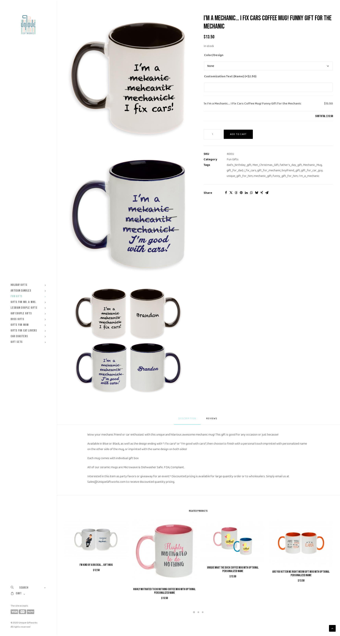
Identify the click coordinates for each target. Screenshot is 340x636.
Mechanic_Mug (312, 164)
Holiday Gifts (19, 285)
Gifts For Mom (20, 325)
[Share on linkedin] (246, 192)
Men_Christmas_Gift (265, 164)
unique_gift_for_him (240, 176)
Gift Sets (17, 342)
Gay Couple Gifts (21, 313)
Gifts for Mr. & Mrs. (23, 302)
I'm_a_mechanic (309, 176)
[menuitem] (28, 285)
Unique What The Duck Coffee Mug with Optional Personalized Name (233, 569)
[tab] (212, 420)
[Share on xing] (261, 192)
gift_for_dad (235, 170)
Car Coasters (19, 336)
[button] (128, 78)
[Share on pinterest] (241, 192)
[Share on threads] (236, 192)
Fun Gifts (16, 296)
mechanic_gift (263, 176)
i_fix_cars (250, 170)
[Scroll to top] (332, 628)
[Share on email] (266, 192)
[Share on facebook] (226, 192)
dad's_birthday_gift (239, 164)
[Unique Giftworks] (28, 24)
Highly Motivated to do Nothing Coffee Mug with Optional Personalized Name (164, 591)
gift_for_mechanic (269, 170)
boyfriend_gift (291, 170)
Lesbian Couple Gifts (24, 308)
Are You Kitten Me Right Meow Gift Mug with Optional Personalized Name (301, 573)
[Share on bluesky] (256, 192)
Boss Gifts (17, 319)
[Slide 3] (202, 612)
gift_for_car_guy (311, 170)
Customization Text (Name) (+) (230, 76)
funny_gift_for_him (285, 176)
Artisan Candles (21, 291)
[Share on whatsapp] (251, 192)
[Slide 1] (194, 612)
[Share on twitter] (231, 192)
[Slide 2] (198, 612)
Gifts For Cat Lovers (24, 330)
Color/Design (213, 55)
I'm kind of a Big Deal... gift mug (96, 565)
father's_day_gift (291, 164)
